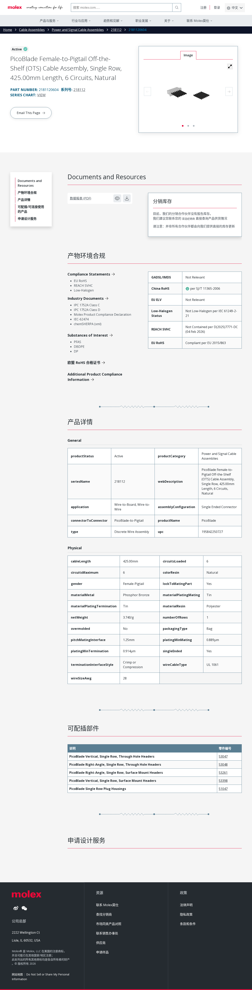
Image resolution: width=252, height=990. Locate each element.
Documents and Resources (30, 183)
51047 (223, 789)
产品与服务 (48, 21)
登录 (217, 7)
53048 (223, 764)
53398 (223, 780)
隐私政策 (186, 914)
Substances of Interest (88, 335)
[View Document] (117, 198)
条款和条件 (188, 924)
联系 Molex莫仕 (107, 905)
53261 (223, 772)
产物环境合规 (27, 192)
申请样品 (102, 952)
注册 (203, 7)
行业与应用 (79, 21)
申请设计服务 (27, 218)
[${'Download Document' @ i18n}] (127, 198)
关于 (167, 21)
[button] (230, 66)
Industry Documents (86, 298)
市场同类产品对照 (108, 924)
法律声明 (186, 905)
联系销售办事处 (107, 933)
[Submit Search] (176, 7)
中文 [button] (235, 8)
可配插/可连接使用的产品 (31, 209)
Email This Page (28, 113)
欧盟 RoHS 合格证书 (84, 362)
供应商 (101, 943)
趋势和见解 (111, 21)
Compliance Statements (89, 274)
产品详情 (24, 200)
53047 (223, 756)
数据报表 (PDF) (80, 198)
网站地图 (17, 974)
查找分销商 (104, 914)
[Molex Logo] (35, 7)
